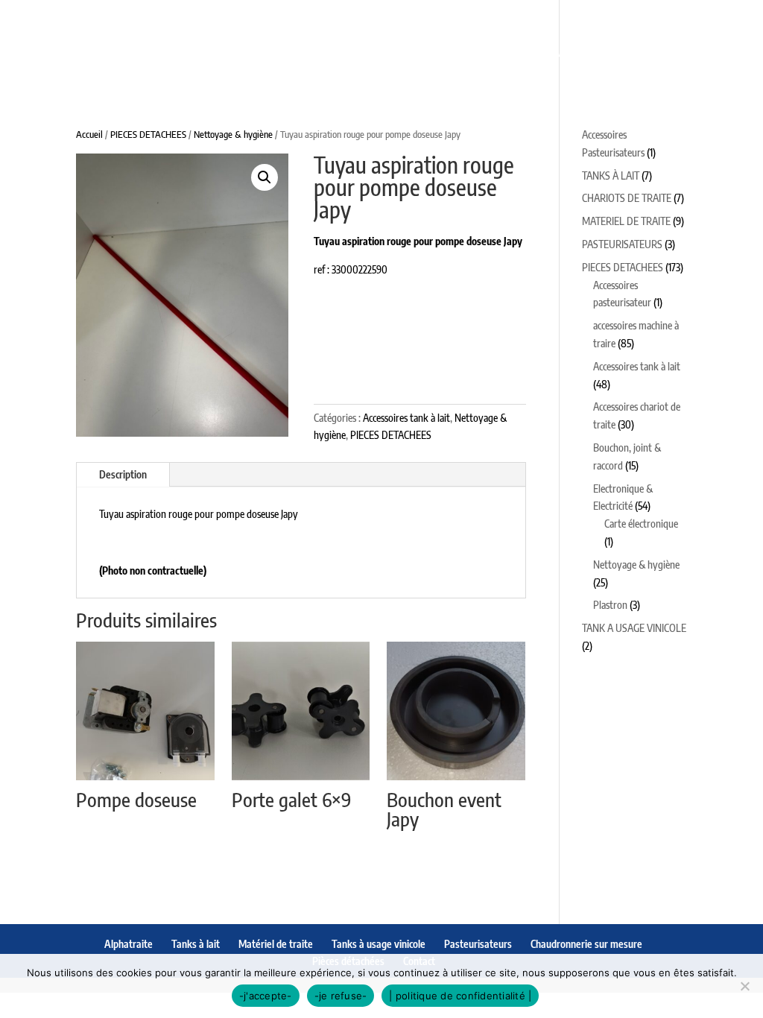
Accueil (89, 134)
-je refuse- (340, 996)
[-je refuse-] (744, 986)
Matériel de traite (322, 15)
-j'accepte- (265, 996)
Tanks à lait (202, 15)
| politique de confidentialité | (460, 996)
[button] (264, 177)
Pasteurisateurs (627, 15)
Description (123, 474)
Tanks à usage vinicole (478, 15)
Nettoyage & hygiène (233, 134)
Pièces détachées (445, 53)
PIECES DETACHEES (148, 134)
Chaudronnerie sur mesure (280, 53)
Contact (547, 53)
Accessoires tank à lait (406, 417)
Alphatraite (104, 15)
